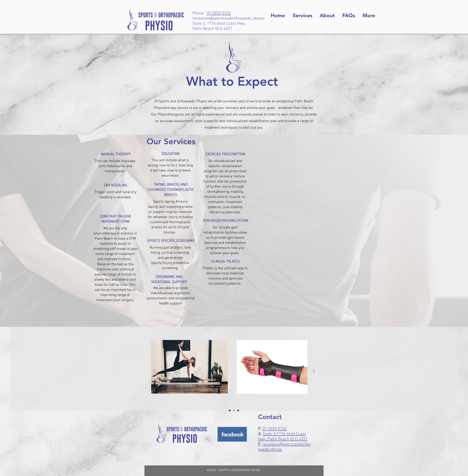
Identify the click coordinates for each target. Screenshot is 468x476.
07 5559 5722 (219, 13)
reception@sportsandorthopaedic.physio (229, 18)
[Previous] (154, 371)
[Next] (314, 371)
